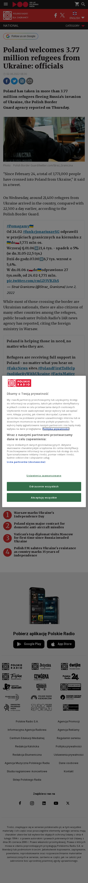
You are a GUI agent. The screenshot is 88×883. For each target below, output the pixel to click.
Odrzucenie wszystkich (44, 486)
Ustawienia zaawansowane (43, 475)
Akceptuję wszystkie (44, 497)
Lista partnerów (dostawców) (26, 461)
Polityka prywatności (56, 428)
